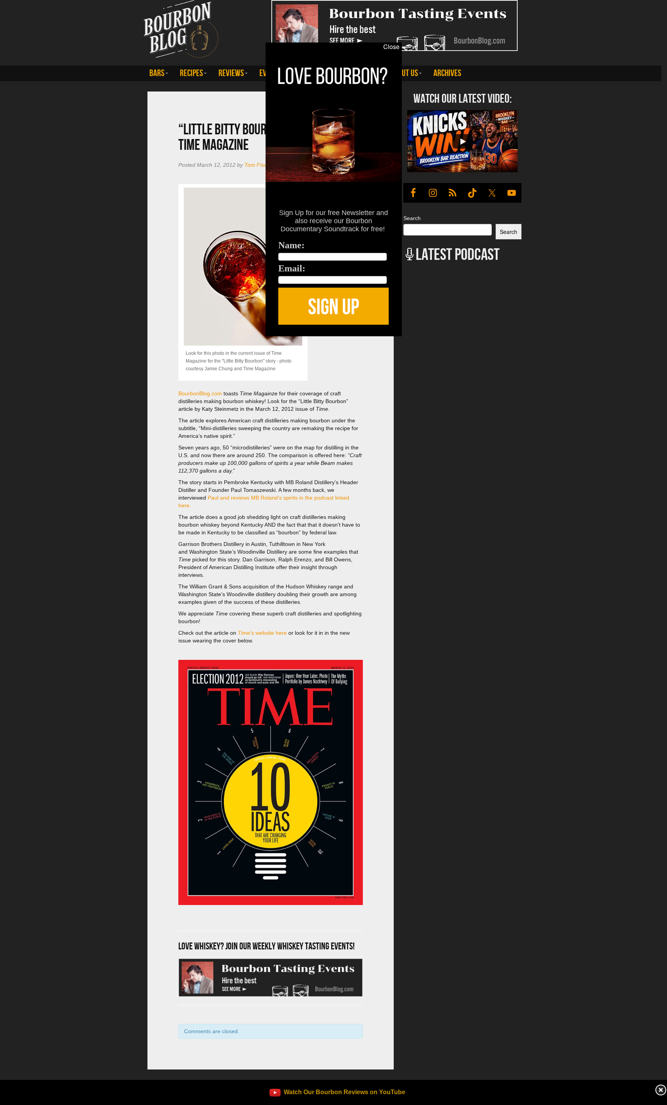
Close (391, 46)
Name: (291, 245)
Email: (291, 268)
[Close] (137, 340)
